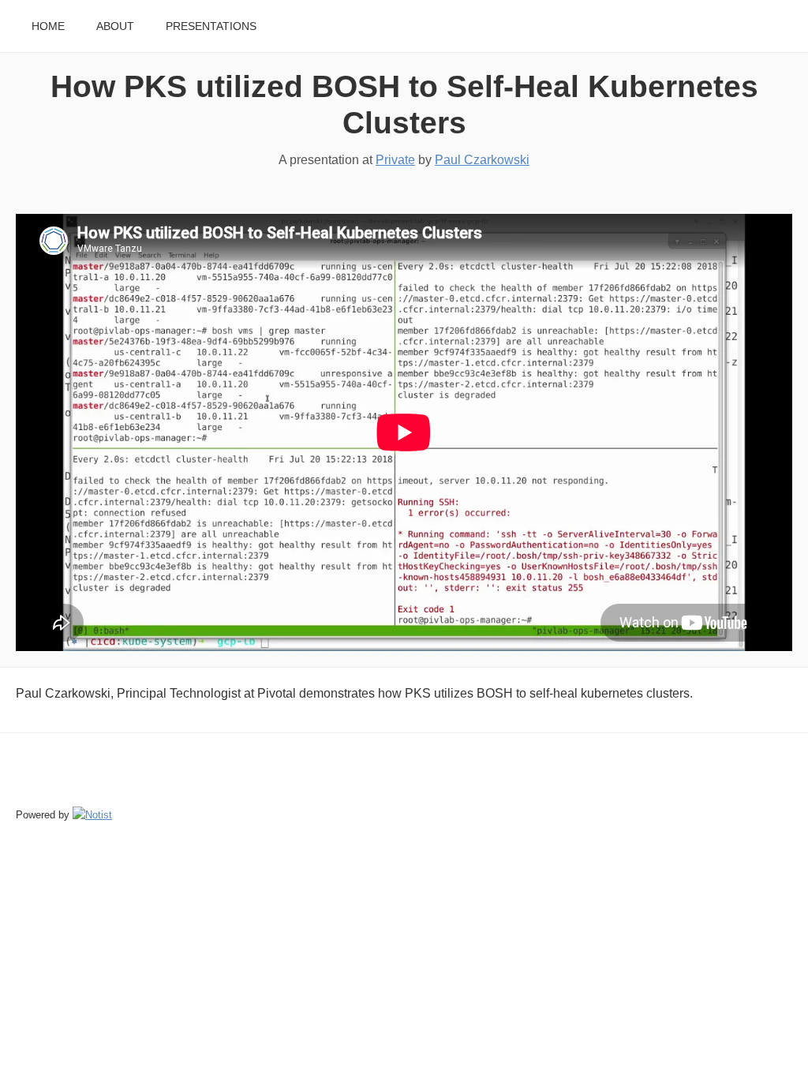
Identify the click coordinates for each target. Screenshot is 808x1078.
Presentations (211, 26)
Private (395, 160)
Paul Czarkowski (482, 160)
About (115, 26)
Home (48, 26)
